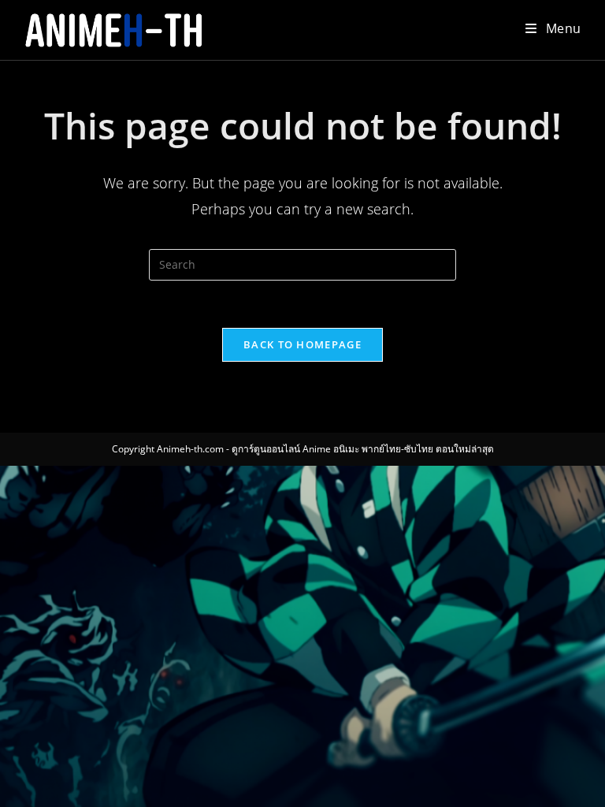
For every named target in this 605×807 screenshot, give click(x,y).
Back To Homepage (302, 344)
